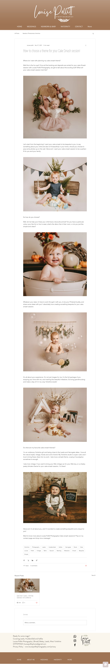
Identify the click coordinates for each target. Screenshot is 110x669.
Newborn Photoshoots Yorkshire (31, 33)
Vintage (39, 550)
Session (52, 550)
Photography (35, 547)
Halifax (60, 547)
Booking (59, 550)
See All (93, 575)
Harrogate (68, 547)
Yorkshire (26, 547)
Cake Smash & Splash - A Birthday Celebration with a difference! (25, 597)
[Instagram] (75, 640)
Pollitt (32, 550)
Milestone (66, 550)
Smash (74, 550)
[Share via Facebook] (24, 560)
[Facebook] (75, 645)
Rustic (75, 547)
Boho (45, 550)
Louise (26, 550)
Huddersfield (52, 547)
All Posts (17, 33)
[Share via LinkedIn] (32, 560)
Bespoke (81, 550)
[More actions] (86, 45)
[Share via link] (36, 560)
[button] (93, 33)
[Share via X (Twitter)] (28, 560)
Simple (26, 554)
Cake (81, 547)
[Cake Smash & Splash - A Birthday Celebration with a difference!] (27, 586)
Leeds (44, 547)
